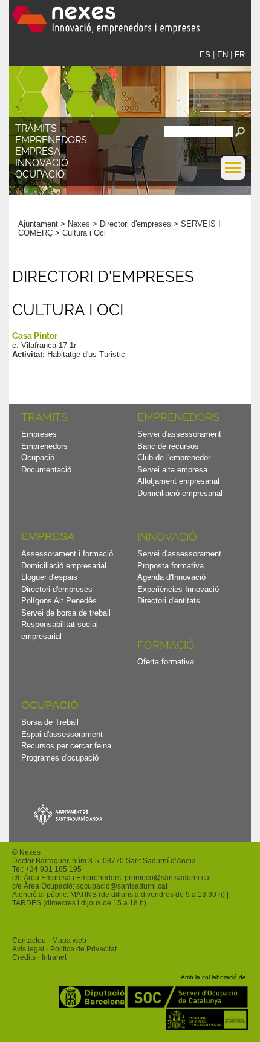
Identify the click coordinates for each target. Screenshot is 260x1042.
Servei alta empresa (172, 469)
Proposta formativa (170, 565)
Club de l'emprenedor (173, 457)
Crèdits (24, 957)
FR (240, 54)
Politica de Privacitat (83, 949)
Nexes (79, 223)
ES (205, 54)
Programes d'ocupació (60, 757)
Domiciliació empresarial (180, 493)
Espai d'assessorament (62, 734)
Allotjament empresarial (178, 481)
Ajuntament (38, 223)
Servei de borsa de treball (66, 612)
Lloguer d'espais (49, 577)
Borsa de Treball (50, 722)
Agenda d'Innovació (171, 577)
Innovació (41, 163)
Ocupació (40, 174)
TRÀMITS (36, 128)
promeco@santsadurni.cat (168, 877)
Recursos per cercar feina (66, 745)
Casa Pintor (34, 336)
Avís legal (28, 949)
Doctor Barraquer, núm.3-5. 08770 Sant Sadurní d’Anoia (104, 861)
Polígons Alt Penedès (59, 600)
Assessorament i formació (67, 553)
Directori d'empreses (135, 223)
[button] (233, 177)
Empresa (37, 151)
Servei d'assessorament (179, 434)
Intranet (54, 957)
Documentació (46, 469)
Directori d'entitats (168, 600)
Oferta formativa (165, 661)
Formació (166, 644)
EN (222, 54)
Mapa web (69, 940)
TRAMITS (44, 417)
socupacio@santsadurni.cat (121, 886)
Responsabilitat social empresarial (59, 630)
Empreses (39, 434)
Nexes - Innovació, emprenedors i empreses (106, 20)
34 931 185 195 (56, 869)
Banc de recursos (168, 446)
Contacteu (29, 940)
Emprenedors (51, 140)
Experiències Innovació (178, 589)
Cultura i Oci (84, 232)
